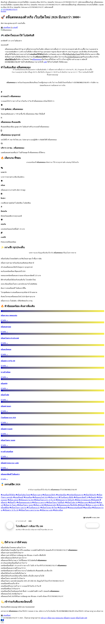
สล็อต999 (93, 497)
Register (3, 11)
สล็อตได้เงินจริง (90, 495)
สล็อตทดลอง (37, 59)
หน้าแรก (44, 618)
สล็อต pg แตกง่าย (40, 502)
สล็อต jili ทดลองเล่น (83, 500)
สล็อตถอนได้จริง (50, 495)
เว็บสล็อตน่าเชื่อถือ (66, 497)
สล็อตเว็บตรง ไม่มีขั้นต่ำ (56, 502)
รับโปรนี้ (93, 525)
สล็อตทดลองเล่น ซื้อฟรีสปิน (68, 505)
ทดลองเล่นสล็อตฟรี (76, 508)
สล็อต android (13, 500)
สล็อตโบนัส (80, 618)
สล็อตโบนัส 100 (72, 502)
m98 (45, 62)
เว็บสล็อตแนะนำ (34, 508)
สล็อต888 (96, 500)
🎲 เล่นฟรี (14, 27)
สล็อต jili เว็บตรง (11, 505)
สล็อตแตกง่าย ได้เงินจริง (66, 500)
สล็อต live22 (54, 497)
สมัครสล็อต (59, 510)
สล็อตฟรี (93, 502)
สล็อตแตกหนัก (51, 505)
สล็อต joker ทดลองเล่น (55, 618)
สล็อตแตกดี (63, 508)
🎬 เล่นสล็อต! (6, 27)
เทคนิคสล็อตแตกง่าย (75, 495)
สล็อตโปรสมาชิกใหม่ (49, 508)
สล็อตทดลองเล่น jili (25, 502)
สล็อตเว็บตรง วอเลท (26, 505)
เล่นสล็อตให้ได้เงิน (8, 495)
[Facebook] (3, 620)
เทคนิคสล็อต (62, 495)
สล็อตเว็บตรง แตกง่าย (18, 508)
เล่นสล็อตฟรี (19, 497)
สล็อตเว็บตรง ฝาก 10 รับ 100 (46, 500)
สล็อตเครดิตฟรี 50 (81, 497)
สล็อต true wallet (47, 510)
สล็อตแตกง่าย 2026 (27, 500)
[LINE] (1, 620)
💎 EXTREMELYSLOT (9, 9)
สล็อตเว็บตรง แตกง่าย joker (30, 510)
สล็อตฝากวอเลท (69, 618)
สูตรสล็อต (88, 508)
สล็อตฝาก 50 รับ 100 (11, 510)
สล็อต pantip (84, 502)
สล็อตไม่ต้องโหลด (23, 495)
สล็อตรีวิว (12, 502)
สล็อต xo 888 (39, 505)
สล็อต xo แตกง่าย (93, 505)
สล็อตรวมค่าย (37, 495)
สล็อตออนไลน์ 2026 (41, 497)
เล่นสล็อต (28, 497)
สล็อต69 (82, 505)
